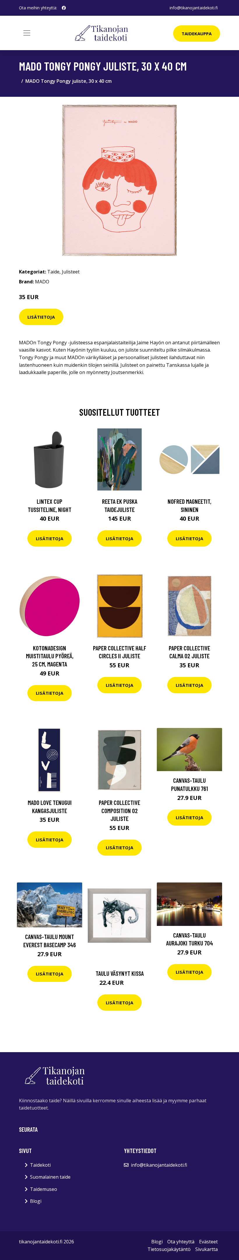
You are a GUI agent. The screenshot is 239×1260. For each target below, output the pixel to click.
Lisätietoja (41, 317)
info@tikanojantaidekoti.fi (194, 7)
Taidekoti (40, 1165)
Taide (53, 272)
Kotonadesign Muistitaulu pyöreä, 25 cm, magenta (49, 656)
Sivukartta (206, 1249)
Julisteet (71, 272)
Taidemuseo (43, 1189)
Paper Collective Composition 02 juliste (119, 810)
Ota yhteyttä (180, 1241)
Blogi (35, 1201)
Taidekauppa (197, 33)
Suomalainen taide (50, 1177)
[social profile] (63, 7)
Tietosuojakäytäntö (169, 1249)
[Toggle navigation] (27, 32)
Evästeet (208, 1241)
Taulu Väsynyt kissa (120, 973)
